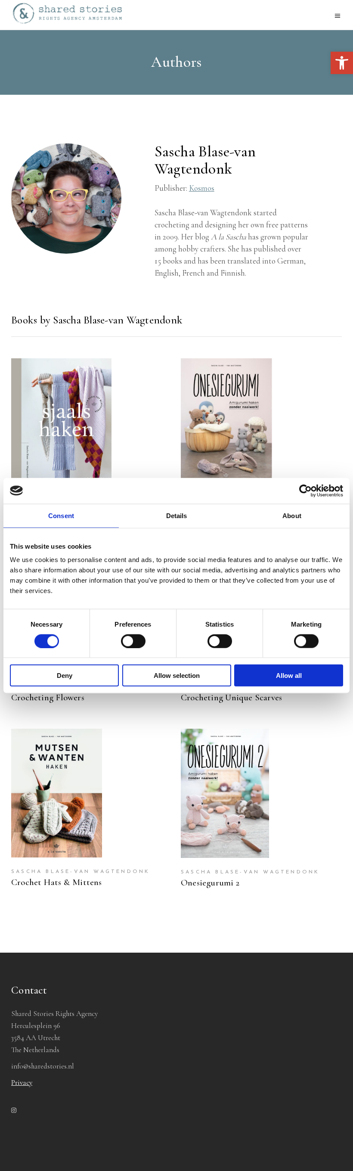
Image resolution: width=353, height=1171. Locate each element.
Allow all (289, 675)
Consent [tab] (61, 515)
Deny (64, 675)
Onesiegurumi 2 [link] (210, 882)
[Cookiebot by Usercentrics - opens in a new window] (305, 490)
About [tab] (291, 515)
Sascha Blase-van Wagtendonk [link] (80, 871)
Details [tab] (176, 515)
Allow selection (177, 675)
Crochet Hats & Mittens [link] (56, 882)
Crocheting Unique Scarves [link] (231, 697)
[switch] (133, 641)
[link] (342, 63)
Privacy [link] (21, 1082)
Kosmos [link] (201, 188)
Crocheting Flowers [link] (47, 697)
